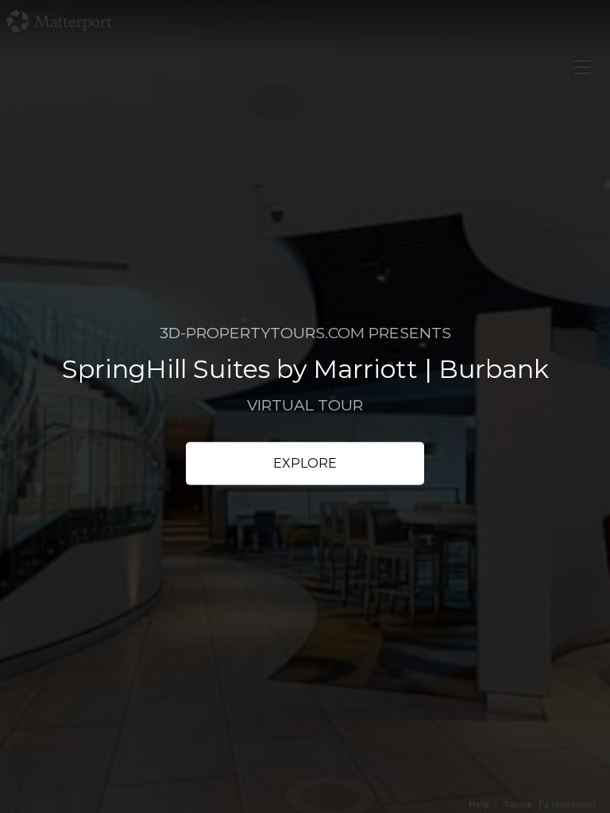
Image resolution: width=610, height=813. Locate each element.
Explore (305, 463)
